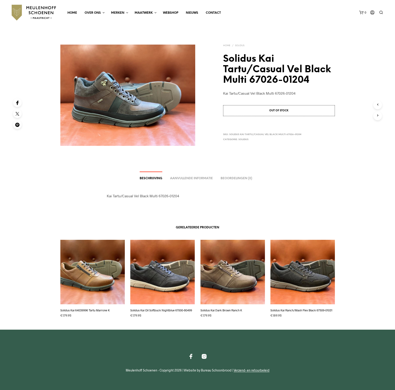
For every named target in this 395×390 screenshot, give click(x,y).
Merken (117, 12)
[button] (362, 12)
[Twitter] (17, 113)
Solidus (239, 45)
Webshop (170, 12)
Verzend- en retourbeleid (252, 370)
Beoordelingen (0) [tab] (236, 178)
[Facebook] (17, 102)
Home (72, 12)
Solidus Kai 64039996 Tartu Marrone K (85, 310)
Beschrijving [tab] (151, 178)
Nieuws (192, 12)
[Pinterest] (17, 124)
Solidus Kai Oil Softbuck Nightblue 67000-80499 (161, 310)
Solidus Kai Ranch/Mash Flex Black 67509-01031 (301, 310)
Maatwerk (144, 12)
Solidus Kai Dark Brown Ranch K (221, 310)
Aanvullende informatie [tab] (191, 178)
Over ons (93, 12)
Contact (213, 12)
